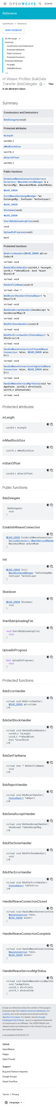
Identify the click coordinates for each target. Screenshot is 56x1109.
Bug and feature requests (15, 1071)
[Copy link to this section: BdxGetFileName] (29, 756)
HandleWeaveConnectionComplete (23, 366)
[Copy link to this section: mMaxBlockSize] (28, 441)
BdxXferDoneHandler (16, 324)
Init (6, 196)
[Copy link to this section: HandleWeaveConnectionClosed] (50, 902)
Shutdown (9, 210)
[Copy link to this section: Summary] (21, 103)
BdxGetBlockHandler (16, 267)
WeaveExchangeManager (23, 196)
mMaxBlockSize (12, 146)
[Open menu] (5, 3)
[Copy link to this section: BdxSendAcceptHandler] (38, 814)
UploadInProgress (14, 232)
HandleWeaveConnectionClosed (22, 349)
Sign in (48, 3)
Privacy (15, 1094)
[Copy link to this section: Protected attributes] (37, 407)
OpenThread (8, 1059)
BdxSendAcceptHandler (17, 309)
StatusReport (34, 295)
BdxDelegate (11, 119)
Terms (5, 1094)
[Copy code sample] (52, 424)
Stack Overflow (9, 1081)
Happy (5, 1054)
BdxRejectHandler (14, 295)
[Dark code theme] (48, 424)
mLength (8, 135)
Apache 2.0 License (11, 1017)
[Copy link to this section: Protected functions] (36, 681)
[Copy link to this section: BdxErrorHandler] (29, 691)
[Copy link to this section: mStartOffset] (23, 464)
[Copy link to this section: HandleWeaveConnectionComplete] (5, 939)
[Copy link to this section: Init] (10, 560)
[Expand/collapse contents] (19, 38)
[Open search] (40, 4)
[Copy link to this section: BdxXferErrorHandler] (34, 872)
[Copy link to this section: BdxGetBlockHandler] (34, 720)
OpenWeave (7, 23)
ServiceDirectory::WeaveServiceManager (25, 180)
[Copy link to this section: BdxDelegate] (23, 498)
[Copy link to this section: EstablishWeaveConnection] (43, 527)
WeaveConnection (18, 914)
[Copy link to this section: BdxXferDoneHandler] (35, 843)
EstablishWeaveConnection (19, 178)
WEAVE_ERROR (11, 190)
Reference (9, 13)
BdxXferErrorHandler (16, 335)
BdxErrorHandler (13, 253)
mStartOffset (11, 157)
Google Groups (9, 1076)
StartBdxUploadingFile (17, 221)
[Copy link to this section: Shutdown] (19, 592)
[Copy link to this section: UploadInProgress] (30, 650)
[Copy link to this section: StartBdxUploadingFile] (36, 621)
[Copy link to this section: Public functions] (31, 488)
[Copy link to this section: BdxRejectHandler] (30, 785)
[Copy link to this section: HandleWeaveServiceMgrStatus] (49, 971)
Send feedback (13, 30)
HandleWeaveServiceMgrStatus (21, 383)
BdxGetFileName (13, 284)
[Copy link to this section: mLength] (17, 418)
